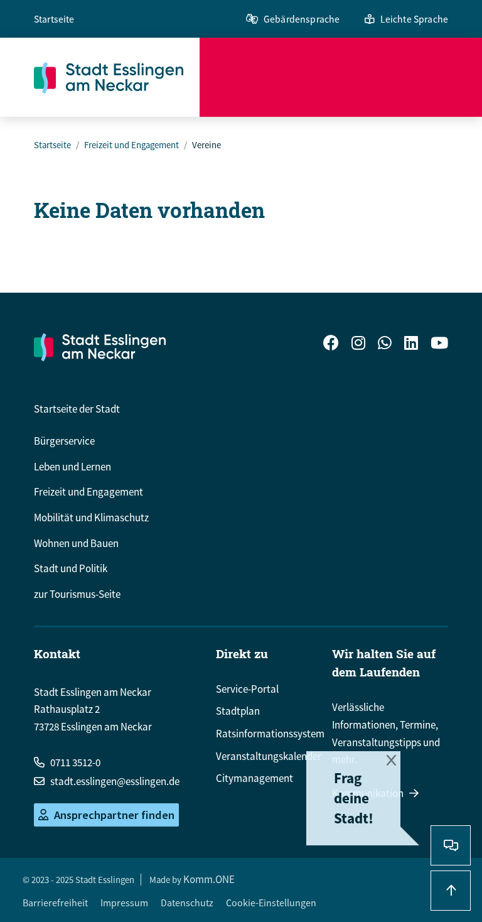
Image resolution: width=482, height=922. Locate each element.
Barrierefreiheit (55, 902)
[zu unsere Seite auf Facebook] (331, 344)
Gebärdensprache (302, 19)
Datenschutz (187, 902)
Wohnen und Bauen (76, 543)
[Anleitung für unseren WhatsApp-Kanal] (385, 344)
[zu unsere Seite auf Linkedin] (411, 344)
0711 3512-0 (75, 762)
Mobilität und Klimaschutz (91, 517)
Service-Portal (247, 689)
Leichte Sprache (414, 19)
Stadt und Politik (70, 568)
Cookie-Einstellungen (271, 902)
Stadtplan (238, 711)
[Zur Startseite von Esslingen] (117, 77)
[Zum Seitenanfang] (451, 890)
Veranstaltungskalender (268, 756)
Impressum (124, 902)
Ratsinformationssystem (270, 733)
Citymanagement (254, 778)
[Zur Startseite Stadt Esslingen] (100, 346)
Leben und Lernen (72, 467)
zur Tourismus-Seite (77, 594)
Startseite (54, 19)
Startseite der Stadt (77, 409)
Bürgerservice (64, 441)
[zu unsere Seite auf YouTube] (439, 344)
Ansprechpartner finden (114, 815)
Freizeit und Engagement (131, 145)
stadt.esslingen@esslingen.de (114, 781)
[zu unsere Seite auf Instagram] (358, 344)
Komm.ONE (209, 879)
